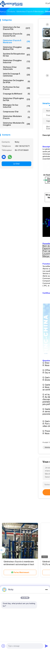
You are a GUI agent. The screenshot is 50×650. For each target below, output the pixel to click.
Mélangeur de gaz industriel (16, 106)
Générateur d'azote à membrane (16, 41)
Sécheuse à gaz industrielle (16, 68)
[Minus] (46, 589)
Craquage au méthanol (16, 94)
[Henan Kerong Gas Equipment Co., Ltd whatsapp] (10, 157)
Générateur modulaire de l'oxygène (16, 124)
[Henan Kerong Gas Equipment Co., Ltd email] (4, 157)
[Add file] (3, 646)
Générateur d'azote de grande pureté (16, 35)
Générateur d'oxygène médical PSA (16, 48)
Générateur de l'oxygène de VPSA (16, 81)
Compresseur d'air (16, 112)
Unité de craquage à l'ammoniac (16, 75)
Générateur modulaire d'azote (16, 117)
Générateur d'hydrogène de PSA (16, 99)
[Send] (46, 646)
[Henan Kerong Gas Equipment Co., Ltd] (11, 4)
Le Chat (16, 164)
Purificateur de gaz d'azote (16, 88)
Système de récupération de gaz (16, 55)
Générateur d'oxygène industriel (16, 61)
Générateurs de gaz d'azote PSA (16, 28)
